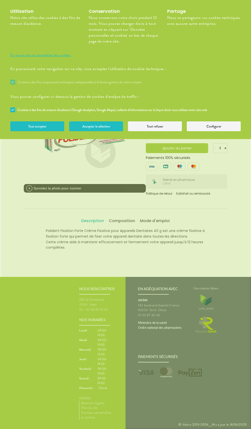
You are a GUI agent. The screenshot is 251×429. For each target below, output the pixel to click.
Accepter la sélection (96, 126)
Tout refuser (155, 126)
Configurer (213, 126)
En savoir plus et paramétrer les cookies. (40, 55)
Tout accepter (37, 126)
